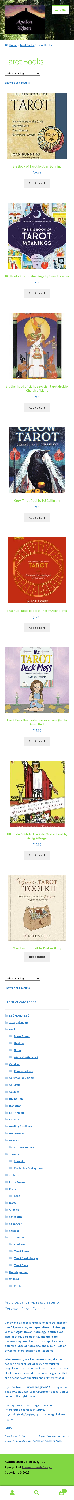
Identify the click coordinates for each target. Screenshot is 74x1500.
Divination (16, 1099)
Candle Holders (23, 1071)
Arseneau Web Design (37, 1467)
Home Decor (17, 1133)
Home (13, 45)
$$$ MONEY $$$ (19, 1015)
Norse (17, 1050)
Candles (14, 1064)
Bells (17, 1196)
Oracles (14, 1210)
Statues (14, 1230)
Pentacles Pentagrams (28, 1168)
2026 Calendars (19, 1022)
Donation (15, 1106)
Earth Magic (16, 1113)
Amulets (19, 1161)
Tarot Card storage (26, 1258)
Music (13, 1189)
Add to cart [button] (37, 183)
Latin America (18, 1182)
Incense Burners (24, 1147)
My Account (12, 1493)
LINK (9, 1427)
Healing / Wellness (21, 1126)
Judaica (14, 1175)
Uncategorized (18, 1272)
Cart (57, 1489)
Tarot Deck (21, 1265)
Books (13, 1029)
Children (14, 1085)
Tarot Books (22, 1251)
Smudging (15, 1216)
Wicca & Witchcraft (26, 1057)
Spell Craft (15, 1223)
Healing (19, 1043)
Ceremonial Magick (21, 1078)
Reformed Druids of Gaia (47, 1441)
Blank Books (22, 1036)
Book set (19, 1244)
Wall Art (14, 1279)
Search (37, 1493)
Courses (14, 1092)
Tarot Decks (27, 45)
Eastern (14, 1119)
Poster (18, 1286)
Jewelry (14, 1154)
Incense (14, 1140)
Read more (37, 957)
